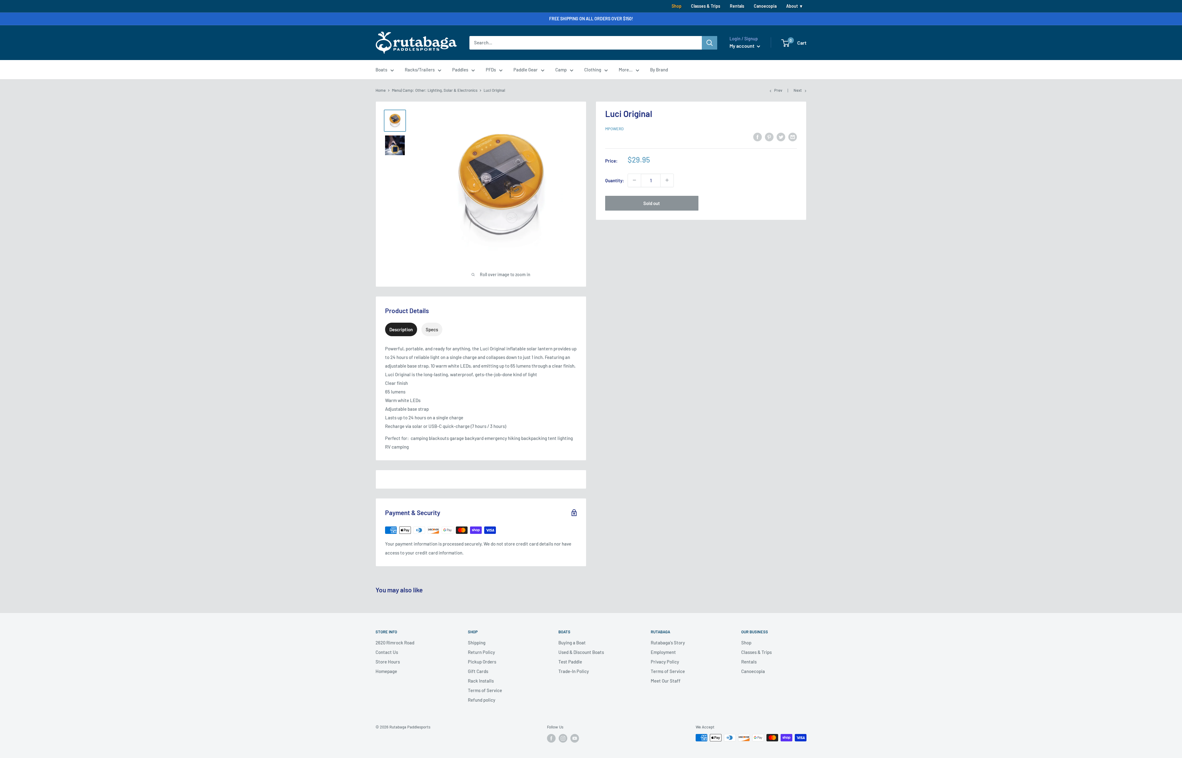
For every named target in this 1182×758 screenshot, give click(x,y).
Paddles (460, 69)
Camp (561, 69)
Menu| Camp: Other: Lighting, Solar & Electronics (434, 90)
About (792, 6)
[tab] (401, 329)
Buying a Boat (572, 642)
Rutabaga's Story (668, 642)
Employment (663, 652)
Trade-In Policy (573, 671)
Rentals (737, 6)
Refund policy (481, 700)
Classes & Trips (705, 6)
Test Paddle (570, 661)
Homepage (386, 671)
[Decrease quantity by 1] (634, 180)
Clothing (592, 69)
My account (742, 46)
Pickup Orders (482, 661)
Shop (676, 6)
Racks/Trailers (420, 69)
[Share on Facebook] (757, 136)
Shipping (476, 642)
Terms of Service (485, 690)
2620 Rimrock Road (395, 642)
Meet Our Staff (666, 680)
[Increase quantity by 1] (667, 180)
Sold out (651, 203)
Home (381, 90)
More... (626, 69)
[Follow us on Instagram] (563, 738)
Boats (381, 69)
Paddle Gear (525, 69)
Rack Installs (481, 680)
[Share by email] (792, 136)
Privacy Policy (665, 661)
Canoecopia (765, 6)
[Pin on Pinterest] (769, 136)
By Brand (659, 69)
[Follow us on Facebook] (551, 738)
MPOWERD (614, 128)
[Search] (709, 43)
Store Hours (388, 661)
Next (798, 90)
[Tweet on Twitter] (781, 136)
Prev (778, 90)
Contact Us (387, 652)
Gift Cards (478, 671)
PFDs (491, 69)
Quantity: (614, 180)
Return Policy (481, 652)
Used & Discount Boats (581, 652)
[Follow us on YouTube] (574, 738)
